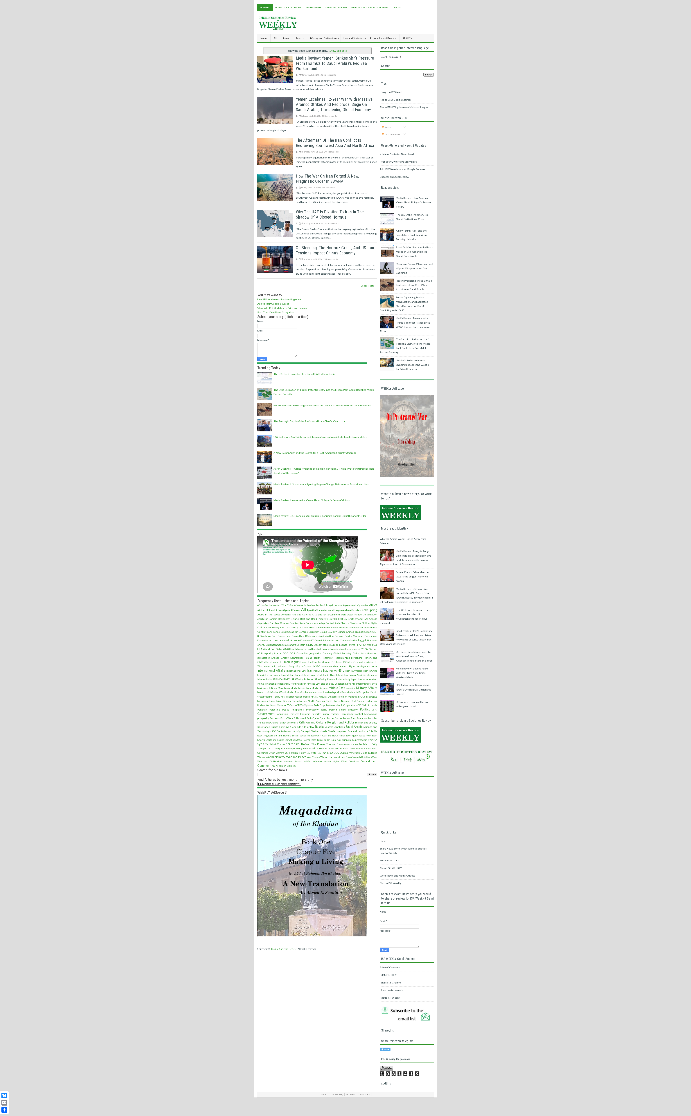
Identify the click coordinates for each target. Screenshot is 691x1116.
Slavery (287, 735)
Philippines (298, 709)
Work (344, 761)
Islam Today (295, 674)
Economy (305, 640)
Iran (310, 670)
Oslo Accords (369, 705)
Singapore (268, 735)
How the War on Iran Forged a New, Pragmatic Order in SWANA (327, 179)
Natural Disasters (329, 696)
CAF (365, 618)
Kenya (261, 683)
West (374, 757)
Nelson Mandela (348, 696)
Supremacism (359, 739)
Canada (373, 619)
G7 (366, 649)
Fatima (351, 644)
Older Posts (367, 285)
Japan (354, 679)
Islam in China (370, 670)
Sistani (278, 735)
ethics (326, 644)
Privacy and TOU (389, 860)
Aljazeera (296, 610)
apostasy (324, 610)
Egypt (362, 640)
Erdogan (318, 645)
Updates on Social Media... (394, 176)
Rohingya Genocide (290, 726)
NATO (314, 696)
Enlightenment (274, 644)
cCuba (307, 623)
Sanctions (339, 726)
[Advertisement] (368, 22)
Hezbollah (339, 657)
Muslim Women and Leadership (318, 692)
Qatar (315, 718)
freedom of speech (349, 649)
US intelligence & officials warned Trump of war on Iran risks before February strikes (320, 436)
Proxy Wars (286, 718)
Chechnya (355, 623)
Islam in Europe (264, 675)
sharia (323, 731)
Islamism (372, 675)
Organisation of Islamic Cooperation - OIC (341, 705)
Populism (305, 713)
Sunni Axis (336, 740)
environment (289, 645)
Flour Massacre (297, 649)
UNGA (352, 748)
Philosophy (312, 709)
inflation (306, 666)
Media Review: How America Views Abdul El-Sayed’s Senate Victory (312, 500)
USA (336, 752)
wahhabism (273, 757)
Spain (374, 735)
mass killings (270, 687)
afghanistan (363, 605)
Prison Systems (331, 713)
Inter (374, 666)
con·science (370, 627)
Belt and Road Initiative (314, 618)
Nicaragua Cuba (266, 700)
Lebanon (340, 683)
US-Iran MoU (325, 752)
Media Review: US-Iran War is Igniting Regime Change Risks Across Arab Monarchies (321, 484)
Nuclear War (263, 705)
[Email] (4, 1102)
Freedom (335, 649)
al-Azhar (277, 610)
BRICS (343, 618)
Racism (346, 718)
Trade (340, 744)
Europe (334, 644)
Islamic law (342, 674)
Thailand (305, 744)
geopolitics (315, 653)
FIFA (358, 644)
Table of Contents (390, 967)
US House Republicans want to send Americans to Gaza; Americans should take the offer (414, 656)
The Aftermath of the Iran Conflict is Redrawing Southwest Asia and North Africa (335, 143)
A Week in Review (304, 605)
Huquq (304, 662)
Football (316, 649)
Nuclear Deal (348, 700)
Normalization (299, 700)
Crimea (342, 631)
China (261, 627)
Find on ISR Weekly (390, 883)
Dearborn (265, 636)
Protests (275, 718)
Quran (323, 718)
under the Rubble (338, 748)
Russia (319, 727)
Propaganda (347, 714)
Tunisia (363, 744)
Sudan (327, 740)
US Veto (312, 752)
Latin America (308, 683)
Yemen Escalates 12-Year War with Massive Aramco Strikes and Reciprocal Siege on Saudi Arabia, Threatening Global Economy (334, 104)
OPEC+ (300, 705)
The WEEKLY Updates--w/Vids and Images (404, 107)
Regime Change (270, 722)
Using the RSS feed (390, 92)
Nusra (273, 705)
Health (316, 657)
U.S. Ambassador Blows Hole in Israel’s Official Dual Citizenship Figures (413, 689)
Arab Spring (369, 610)
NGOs (361, 696)
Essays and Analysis (336, 7)
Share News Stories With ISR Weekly (370, 7)
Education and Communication (340, 640)
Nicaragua (371, 696)
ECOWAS (316, 640)
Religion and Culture (312, 722)
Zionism (291, 765)
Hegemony (327, 657)
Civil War (303, 627)
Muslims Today (271, 696)
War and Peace (296, 757)
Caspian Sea (296, 623)
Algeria (286, 610)
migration (350, 688)
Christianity (272, 627)
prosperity (263, 718)
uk (310, 748)
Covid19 (332, 631)
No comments (330, 75)
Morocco (261, 692)
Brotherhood (355, 618)
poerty (324, 709)
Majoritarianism (360, 683)
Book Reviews (313, 7)
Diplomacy (311, 636)
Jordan (361, 679)
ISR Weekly (265, 7)
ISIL (341, 670)
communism (356, 627)
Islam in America (353, 670)
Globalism (372, 653)
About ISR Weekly (390, 997)
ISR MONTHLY (281, 679)
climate (313, 627)
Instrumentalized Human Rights (338, 666)
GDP (292, 653)
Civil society (292, 627)
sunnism (346, 739)
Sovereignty (352, 735)
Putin (309, 718)
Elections (372, 640)
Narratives (292, 696)
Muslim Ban (293, 692)
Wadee (261, 757)
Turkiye (261, 748)
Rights (274, 726)
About (397, 7)
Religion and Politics (340, 722)
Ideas (339, 662)
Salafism (329, 727)
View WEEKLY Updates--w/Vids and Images (282, 308)
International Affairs (271, 670)
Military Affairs (366, 688)
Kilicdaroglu (283, 683)
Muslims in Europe (356, 692)
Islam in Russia (280, 675)
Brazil (332, 619)
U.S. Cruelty (273, 748)
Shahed (315, 731)
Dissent (339, 636)
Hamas (308, 657)
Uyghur (344, 752)
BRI (337, 619)
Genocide (302, 653)
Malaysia (372, 683)
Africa (373, 605)
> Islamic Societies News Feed (397, 154)
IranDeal (317, 670)
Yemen (282, 765)
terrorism (292, 744)
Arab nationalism (351, 610)
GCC (285, 653)
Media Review (320, 687)
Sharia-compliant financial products (348, 731)
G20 (361, 649)
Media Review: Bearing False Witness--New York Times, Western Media (412, 673)
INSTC (316, 666)
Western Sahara (293, 761)
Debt (274, 636)
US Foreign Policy (295, 752)
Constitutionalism (289, 632)
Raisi (353, 718)
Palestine (274, 709)
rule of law (308, 726)
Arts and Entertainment (326, 614)
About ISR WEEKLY (391, 868)
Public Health (300, 718)
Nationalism (304, 696)
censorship (318, 623)
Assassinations (354, 614)
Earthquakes (371, 636)
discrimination (326, 636)
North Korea (333, 700)
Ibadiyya (312, 662)
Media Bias (304, 687)
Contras (303, 631)
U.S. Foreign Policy (291, 748)
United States (363, 748)
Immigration (355, 662)
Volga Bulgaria (369, 752)
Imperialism (368, 662)
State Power (302, 739)
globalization (263, 657)
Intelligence (363, 666)
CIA (282, 627)
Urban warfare (276, 753)
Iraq (326, 670)
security (296, 731)
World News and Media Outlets (397, 875)
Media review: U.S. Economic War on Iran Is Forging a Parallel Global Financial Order (320, 515)
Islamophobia (264, 679)
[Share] (4, 1109)
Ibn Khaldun (324, 662)
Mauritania (284, 687)
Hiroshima (356, 657)
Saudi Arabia (354, 727)
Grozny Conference (292, 657)
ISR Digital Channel (390, 982)
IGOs (346, 662)
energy (261, 644)
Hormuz (276, 662)
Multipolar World (276, 692)
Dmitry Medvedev (354, 636)
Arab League (335, 610)
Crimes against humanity (360, 631)
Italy (347, 679)
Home (264, 38)
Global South (359, 653)
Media (294, 687)
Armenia (286, 614)
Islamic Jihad (328, 674)
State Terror (317, 740)
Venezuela (354, 753)
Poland (333, 709)
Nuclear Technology (367, 701)
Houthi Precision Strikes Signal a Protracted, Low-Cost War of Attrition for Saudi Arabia (322, 405)
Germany (327, 653)
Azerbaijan (262, 619)
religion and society (366, 722)
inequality (294, 666)
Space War (364, 735)
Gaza (277, 653)
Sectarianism (284, 731)
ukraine (317, 748)
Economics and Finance (284, 640)
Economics (262, 640)
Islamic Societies (358, 674)
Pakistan (262, 709)
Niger (279, 700)
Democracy (284, 636)
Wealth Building (361, 757)
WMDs (307, 761)
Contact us (364, 1094)
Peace (285, 709)
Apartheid (312, 610)
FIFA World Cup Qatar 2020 (273, 649)
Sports (261, 739)
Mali (259, 687)
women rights (331, 761)
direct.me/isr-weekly (391, 990)
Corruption (313, 632)
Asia (343, 614)
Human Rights (290, 662)
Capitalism (263, 623)
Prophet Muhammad (365, 713)
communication (339, 627)
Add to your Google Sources (273, 303)
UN (325, 748)
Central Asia (333, 623)
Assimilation (370, 614)
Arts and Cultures (301, 614)
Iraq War (333, 670)
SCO (274, 731)
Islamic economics (311, 675)
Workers (354, 761)
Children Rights (369, 623)
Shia (371, 731)
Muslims (341, 692)
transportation (351, 744)
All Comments (392, 134)
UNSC (374, 748)
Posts (387, 127)
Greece (275, 657)
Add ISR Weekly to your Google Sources (402, 169)
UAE (305, 748)
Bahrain (273, 618)
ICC (333, 662)
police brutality (348, 709)
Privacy (350, 1094)
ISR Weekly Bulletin (302, 679)
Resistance (263, 726)
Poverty (315, 713)
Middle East (337, 688)
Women (317, 761)
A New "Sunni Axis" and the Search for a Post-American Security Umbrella (315, 452)
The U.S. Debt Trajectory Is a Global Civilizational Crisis (304, 373)
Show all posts (338, 50)
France (325, 649)
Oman (292, 705)
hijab (347, 657)
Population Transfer (287, 713)
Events (343, 644)
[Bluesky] (4, 1095)
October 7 (283, 705)
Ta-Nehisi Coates (275, 744)
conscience (273, 631)
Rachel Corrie (334, 718)
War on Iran (326, 757)
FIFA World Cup (369, 645)
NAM (284, 696)
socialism (305, 735)
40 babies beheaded (268, 605)
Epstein (301, 644)
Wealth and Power (343, 757)
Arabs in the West (268, 614)
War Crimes (313, 757)
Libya (348, 683)
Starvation (290, 740)
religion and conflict (288, 722)
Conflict (262, 631)
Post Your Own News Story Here (275, 312)
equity (309, 644)
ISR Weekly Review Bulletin (329, 679)
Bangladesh (284, 619)
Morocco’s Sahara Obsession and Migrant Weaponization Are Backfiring (414, 268)
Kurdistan (296, 683)
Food (309, 649)
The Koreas (318, 744)
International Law (296, 670)
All (275, 38)
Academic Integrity (325, 605)
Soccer (295, 735)
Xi (277, 765)
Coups (323, 631)
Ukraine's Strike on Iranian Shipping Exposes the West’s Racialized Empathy (412, 365)
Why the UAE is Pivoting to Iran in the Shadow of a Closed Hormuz (330, 214)
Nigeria (287, 701)
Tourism (330, 744)
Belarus (295, 618)
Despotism (298, 636)
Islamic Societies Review (288, 7)
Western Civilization (269, 761)
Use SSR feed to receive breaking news (279, 299)
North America (316, 700)
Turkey (372, 744)
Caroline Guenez (279, 623)
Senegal (305, 731)
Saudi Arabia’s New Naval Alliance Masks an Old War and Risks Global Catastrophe (414, 251)
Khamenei (271, 683)
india (274, 666)
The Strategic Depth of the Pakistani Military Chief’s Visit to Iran (310, 421)
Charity (344, 623)
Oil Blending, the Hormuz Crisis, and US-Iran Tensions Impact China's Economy (335, 250)
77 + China (287, 605)
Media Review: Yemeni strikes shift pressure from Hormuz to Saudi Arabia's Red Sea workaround (335, 63)
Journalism (371, 679)
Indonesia (283, 666)
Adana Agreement (345, 605)
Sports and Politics (275, 740)
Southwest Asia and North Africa (328, 735)
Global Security (342, 653)
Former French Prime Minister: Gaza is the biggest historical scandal (413, 576)
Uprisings (262, 752)
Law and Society (325, 683)
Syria (260, 744)
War (283, 757)
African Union (265, 610)
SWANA (372, 739)
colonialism (324, 627)
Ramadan (362, 718)
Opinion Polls (311, 705)
